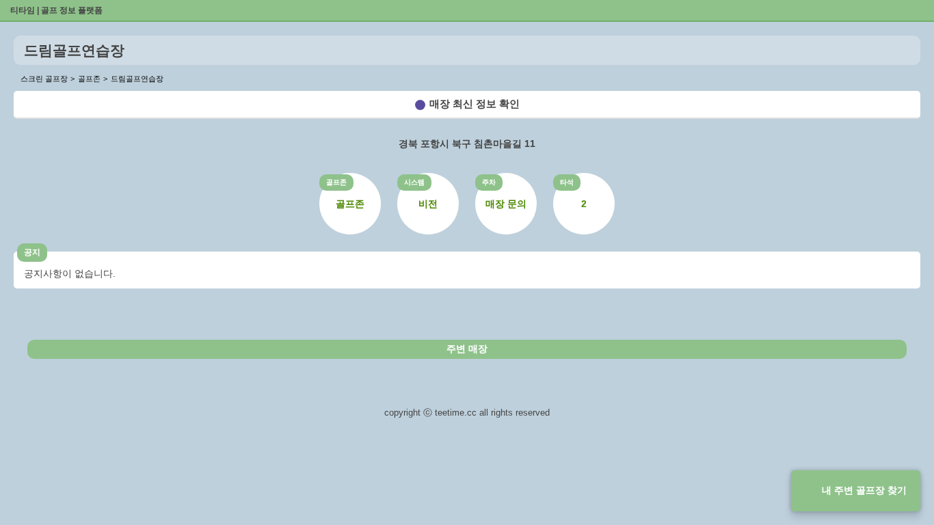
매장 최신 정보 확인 (474, 103)
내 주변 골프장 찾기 (864, 490)
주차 (489, 182)
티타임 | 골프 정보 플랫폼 (56, 10)
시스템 (414, 182)
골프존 (336, 182)
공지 (32, 252)
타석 (567, 182)
